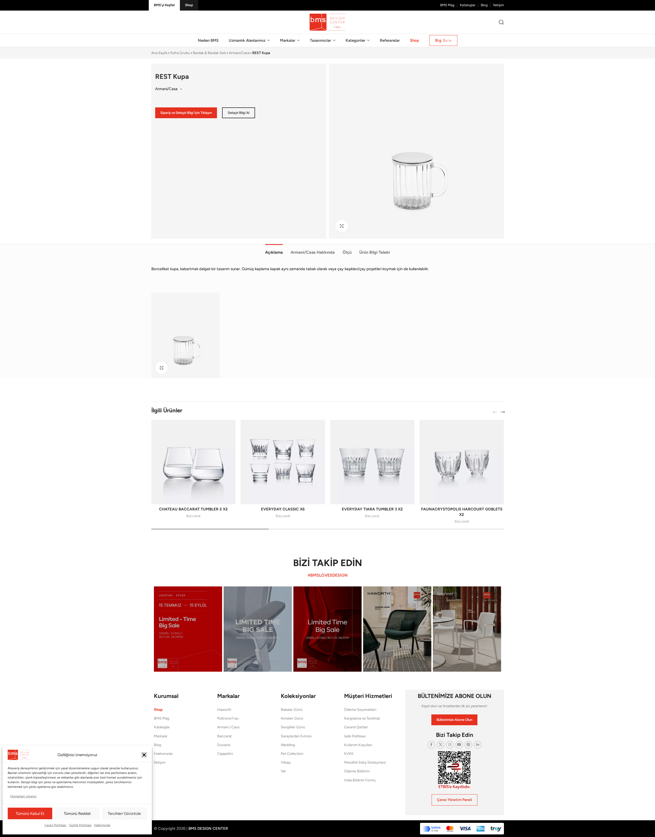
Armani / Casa (228, 727)
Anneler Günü (292, 718)
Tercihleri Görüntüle (124, 813)
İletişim (159, 762)
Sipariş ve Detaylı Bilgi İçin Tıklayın (186, 113)
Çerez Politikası (55, 825)
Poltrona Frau (228, 718)
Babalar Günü (291, 709)
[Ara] (501, 22)
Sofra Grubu (180, 53)
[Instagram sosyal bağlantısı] (450, 745)
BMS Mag (161, 718)
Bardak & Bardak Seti (209, 53)
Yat (283, 771)
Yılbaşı (286, 762)
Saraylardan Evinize (296, 736)
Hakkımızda (102, 825)
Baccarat (193, 516)
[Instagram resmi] (188, 629)
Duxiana (223, 745)
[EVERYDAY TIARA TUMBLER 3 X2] (372, 462)
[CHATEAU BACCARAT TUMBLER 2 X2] (193, 462)
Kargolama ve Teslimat (362, 718)
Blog (157, 745)
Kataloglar (162, 727)
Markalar (161, 736)
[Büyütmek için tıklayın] (341, 225)
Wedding (288, 745)
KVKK (349, 753)
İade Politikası (355, 736)
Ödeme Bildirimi (357, 771)
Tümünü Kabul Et (30, 813)
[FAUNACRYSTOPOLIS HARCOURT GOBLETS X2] (462, 462)
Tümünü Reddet (77, 813)
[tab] (274, 249)
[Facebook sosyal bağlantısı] (431, 745)
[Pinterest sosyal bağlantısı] (468, 745)
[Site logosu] (328, 22)
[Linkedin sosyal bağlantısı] (478, 745)
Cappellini (225, 753)
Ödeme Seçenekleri (360, 709)
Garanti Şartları (356, 727)
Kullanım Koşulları (358, 745)
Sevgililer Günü (293, 727)
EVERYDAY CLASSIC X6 (283, 509)
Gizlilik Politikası (80, 825)
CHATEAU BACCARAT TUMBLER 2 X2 (193, 509)
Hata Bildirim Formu (360, 780)
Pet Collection (292, 753)
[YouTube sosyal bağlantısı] (459, 745)
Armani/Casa (239, 53)
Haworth (224, 709)
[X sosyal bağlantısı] (440, 745)
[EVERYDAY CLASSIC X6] (283, 462)
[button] (144, 754)
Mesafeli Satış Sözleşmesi (365, 762)
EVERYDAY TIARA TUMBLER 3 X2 (372, 509)
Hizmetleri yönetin (23, 796)
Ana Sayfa (159, 53)
